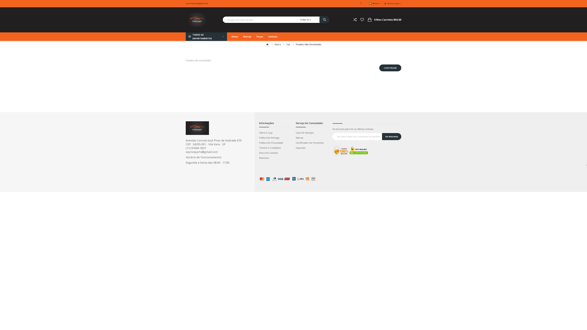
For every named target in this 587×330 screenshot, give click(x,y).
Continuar (390, 67)
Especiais (301, 147)
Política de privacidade (271, 142)
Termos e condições (270, 147)
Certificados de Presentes (310, 142)
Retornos (264, 157)
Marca (278, 44)
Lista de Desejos (305, 132)
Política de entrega (269, 137)
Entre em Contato (268, 152)
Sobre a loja (265, 132)
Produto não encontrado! (308, 44)
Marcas (299, 137)
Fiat (288, 44)
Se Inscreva (391, 136)
